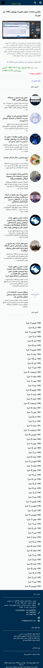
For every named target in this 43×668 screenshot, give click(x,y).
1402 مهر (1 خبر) (34, 385)
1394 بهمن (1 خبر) (34, 519)
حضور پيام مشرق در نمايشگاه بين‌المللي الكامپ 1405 (18, 98)
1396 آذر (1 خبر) (35, 492)
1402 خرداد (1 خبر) (34, 399)
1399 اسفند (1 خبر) (34, 466)
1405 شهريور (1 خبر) (33, 323)
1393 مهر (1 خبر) (34, 559)
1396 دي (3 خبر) (34, 488)
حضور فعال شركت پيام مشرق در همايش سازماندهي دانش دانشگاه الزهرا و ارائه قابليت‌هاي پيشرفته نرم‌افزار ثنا (16, 247)
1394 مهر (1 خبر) (34, 533)
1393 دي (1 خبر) (34, 555)
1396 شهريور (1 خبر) (33, 501)
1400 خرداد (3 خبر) (34, 457)
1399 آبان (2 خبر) (34, 479)
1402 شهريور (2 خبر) (33, 390)
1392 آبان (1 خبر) (34, 577)
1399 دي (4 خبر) (34, 475)
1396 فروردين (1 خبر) (33, 506)
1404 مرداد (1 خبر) (34, 354)
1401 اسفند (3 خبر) (34, 408)
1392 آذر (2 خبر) (35, 573)
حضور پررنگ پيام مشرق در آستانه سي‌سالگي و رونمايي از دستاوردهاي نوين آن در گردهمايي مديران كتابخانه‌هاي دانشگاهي (16, 198)
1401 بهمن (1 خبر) (34, 412)
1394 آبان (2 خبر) (34, 528)
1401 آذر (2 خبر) (35, 417)
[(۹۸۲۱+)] (38, 618)
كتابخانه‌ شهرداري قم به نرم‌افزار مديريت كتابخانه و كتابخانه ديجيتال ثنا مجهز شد (15, 118)
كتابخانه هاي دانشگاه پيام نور (31, 640)
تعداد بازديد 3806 (32, 68)
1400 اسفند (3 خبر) (34, 439)
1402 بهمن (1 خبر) (34, 381)
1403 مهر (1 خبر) (34, 367)
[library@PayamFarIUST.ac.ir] (38, 621)
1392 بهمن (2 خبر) (34, 568)
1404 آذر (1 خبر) (35, 336)
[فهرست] (40, 2)
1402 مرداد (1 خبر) (34, 394)
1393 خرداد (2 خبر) (34, 564)
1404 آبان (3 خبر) (34, 341)
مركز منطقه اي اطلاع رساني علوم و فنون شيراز (26, 638)
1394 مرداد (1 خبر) (34, 537)
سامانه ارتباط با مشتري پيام (32, 654)
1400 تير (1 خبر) (35, 452)
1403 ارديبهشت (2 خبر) (32, 372)
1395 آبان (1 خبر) (34, 510)
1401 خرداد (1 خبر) (34, 425)
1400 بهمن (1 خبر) (34, 443)
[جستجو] (35, 2)
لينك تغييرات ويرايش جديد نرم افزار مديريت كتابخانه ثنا (24, 62)
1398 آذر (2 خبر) (35, 483)
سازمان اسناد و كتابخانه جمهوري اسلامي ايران (27, 636)
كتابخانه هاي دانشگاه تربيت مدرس (29, 634)
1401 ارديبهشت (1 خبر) (32, 430)
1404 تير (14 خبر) (34, 359)
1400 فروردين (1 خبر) (33, 461)
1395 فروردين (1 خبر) (33, 515)
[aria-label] (35, 99)
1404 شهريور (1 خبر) (33, 350)
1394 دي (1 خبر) (34, 524)
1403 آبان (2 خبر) (34, 363)
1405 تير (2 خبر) (35, 327)
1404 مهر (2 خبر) (34, 345)
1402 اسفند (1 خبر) (34, 376)
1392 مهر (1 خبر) (34, 582)
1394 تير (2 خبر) (35, 542)
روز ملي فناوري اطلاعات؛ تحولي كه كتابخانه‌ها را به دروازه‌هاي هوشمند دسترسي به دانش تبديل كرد (16, 139)
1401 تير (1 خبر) (35, 421)
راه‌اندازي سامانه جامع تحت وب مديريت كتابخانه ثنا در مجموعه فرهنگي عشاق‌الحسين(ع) (17, 176)
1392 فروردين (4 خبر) (33, 586)
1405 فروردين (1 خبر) (33, 332)
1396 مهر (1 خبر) (34, 497)
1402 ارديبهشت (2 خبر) (32, 403)
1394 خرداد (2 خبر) (34, 546)
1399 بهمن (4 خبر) (34, 470)
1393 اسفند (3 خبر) (34, 550)
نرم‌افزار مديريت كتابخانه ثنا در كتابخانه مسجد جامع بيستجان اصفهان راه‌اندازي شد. (17, 294)
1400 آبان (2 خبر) (34, 448)
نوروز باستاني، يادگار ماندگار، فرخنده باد (16, 158)
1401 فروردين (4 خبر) (33, 434)
